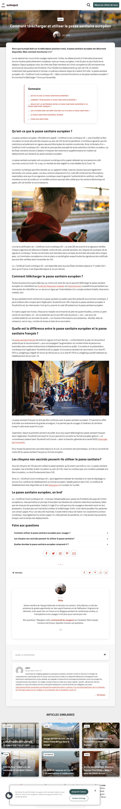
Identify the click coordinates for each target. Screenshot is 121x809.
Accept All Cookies (79, 791)
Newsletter (100, 788)
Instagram (100, 794)
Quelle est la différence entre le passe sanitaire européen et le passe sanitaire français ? (58, 105)
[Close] (95, 790)
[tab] (60, 533)
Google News (100, 796)
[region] (54, 795)
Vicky (68, 35)
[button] (9, 795)
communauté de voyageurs (62, 619)
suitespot (12, 5)
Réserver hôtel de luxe (106, 5)
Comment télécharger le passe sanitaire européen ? (54, 100)
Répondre (101, 695)
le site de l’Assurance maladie (51, 286)
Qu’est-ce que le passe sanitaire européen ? (50, 96)
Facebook (100, 791)
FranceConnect (74, 286)
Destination (49, 755)
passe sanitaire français (25, 340)
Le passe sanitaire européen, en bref (47, 115)
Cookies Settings (79, 798)
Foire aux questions (39, 119)
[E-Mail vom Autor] (60, 629)
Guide (60, 19)
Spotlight (7, 726)
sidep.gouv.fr (54, 485)
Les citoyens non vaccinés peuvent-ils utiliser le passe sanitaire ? (60, 110)
